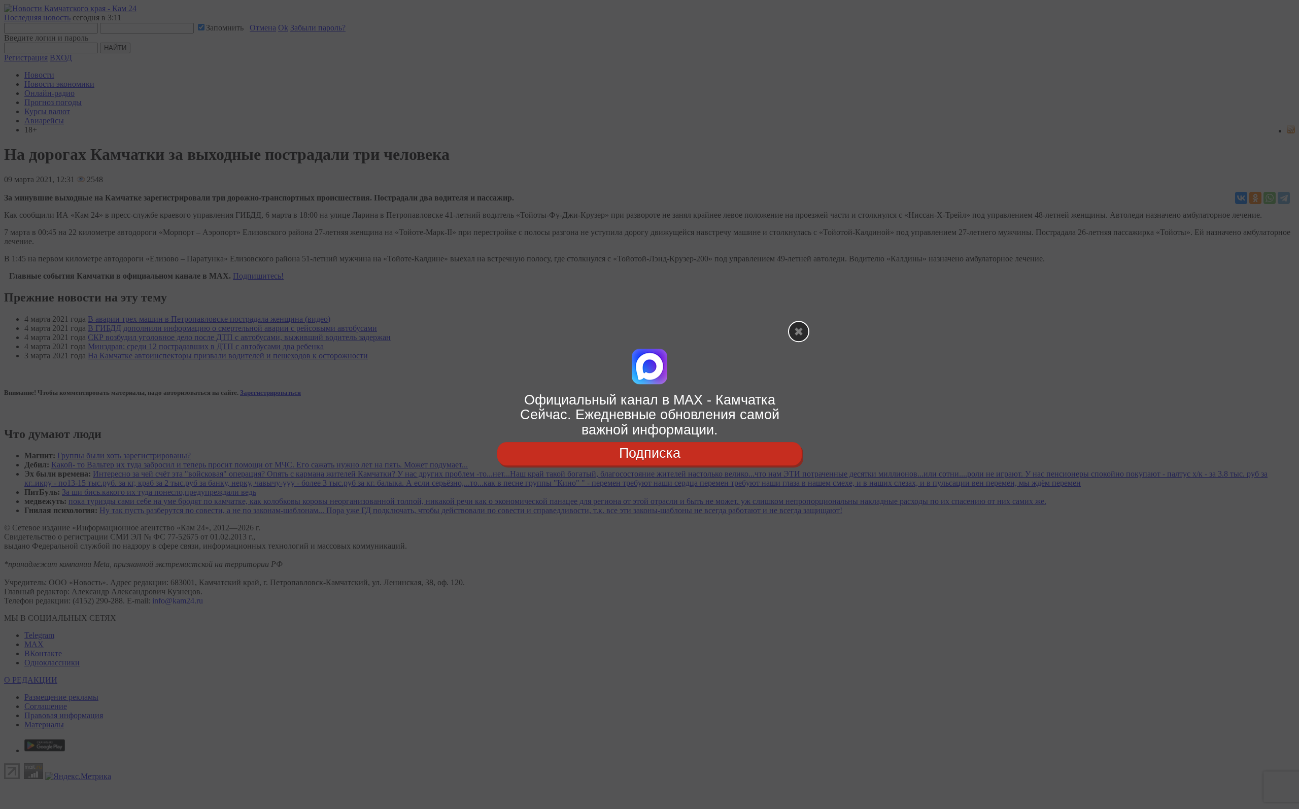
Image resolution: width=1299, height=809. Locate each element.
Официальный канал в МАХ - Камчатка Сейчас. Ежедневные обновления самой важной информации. (649, 414)
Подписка (649, 453)
